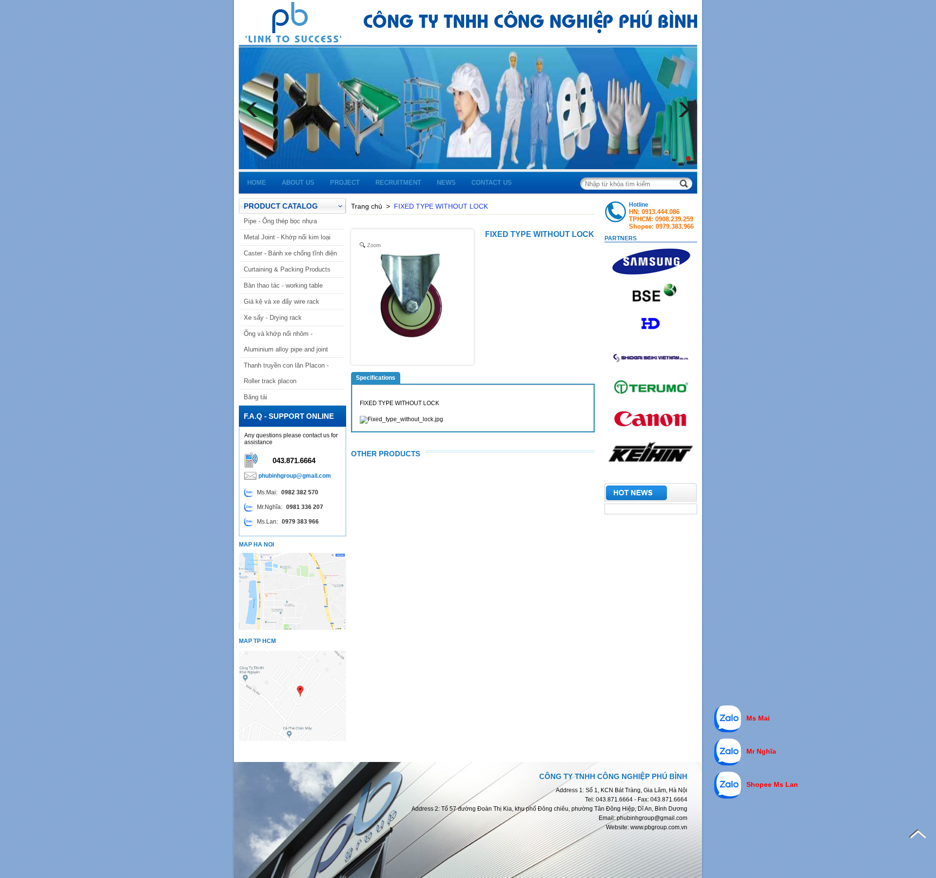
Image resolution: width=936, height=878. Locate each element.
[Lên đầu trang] (917, 834)
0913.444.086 (661, 211)
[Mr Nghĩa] (727, 753)
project (345, 182)
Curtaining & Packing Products (287, 269)
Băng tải (255, 397)
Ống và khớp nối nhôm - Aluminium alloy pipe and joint (286, 341)
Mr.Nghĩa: (290, 507)
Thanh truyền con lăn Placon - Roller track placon (286, 373)
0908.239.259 (674, 219)
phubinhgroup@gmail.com (294, 475)
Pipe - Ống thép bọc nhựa (280, 221)
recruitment (398, 182)
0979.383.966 (675, 226)
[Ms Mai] (727, 719)
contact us (491, 182)
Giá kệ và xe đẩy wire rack (281, 301)
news (446, 182)
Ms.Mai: (287, 492)
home (256, 182)
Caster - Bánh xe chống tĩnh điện (290, 253)
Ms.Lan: (288, 521)
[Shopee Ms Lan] (727, 786)
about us (298, 182)
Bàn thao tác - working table (283, 285)
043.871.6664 (294, 460)
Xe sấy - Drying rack (273, 317)
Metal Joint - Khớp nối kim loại (287, 237)
